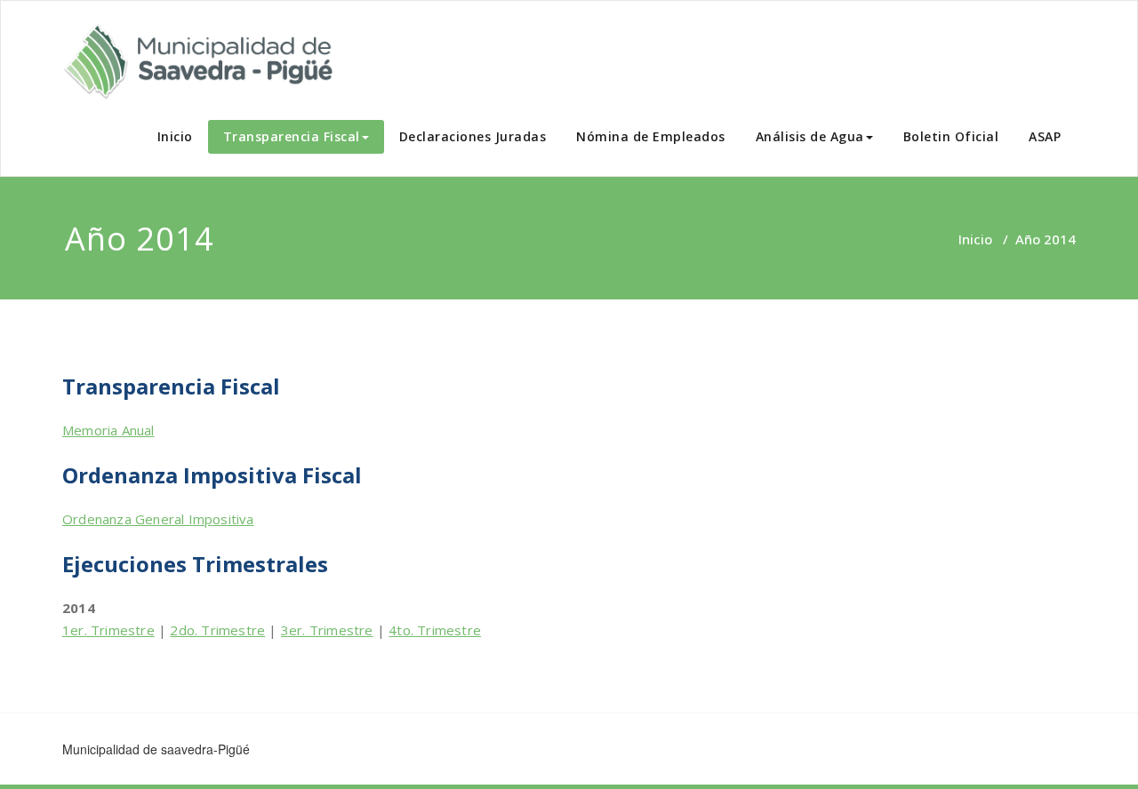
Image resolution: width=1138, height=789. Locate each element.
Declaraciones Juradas (473, 136)
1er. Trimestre (108, 630)
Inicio (175, 136)
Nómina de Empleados (650, 136)
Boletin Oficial (951, 136)
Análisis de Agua (810, 136)
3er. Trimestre (327, 630)
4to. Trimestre (435, 630)
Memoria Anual (108, 430)
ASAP (1045, 136)
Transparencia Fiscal (291, 136)
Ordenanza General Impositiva (158, 519)
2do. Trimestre (217, 630)
